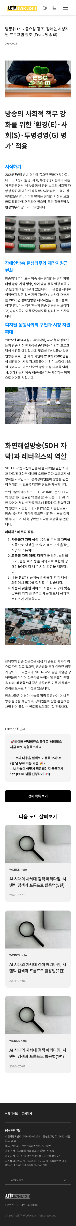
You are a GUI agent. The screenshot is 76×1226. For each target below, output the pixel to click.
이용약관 (9, 1204)
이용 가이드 (11, 1113)
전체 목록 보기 (38, 796)
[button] (45, 7)
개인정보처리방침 (29, 1204)
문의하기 (27, 1113)
